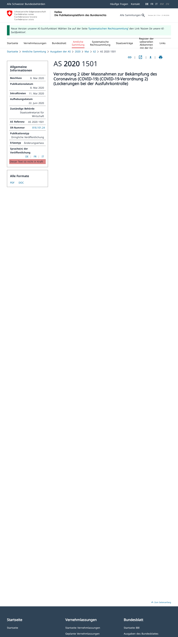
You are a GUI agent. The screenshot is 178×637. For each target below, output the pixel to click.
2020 (77, 51)
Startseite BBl (132, 627)
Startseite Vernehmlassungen (82, 627)
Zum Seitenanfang (160, 602)
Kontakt (135, 4)
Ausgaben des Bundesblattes (141, 633)
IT (156, 4)
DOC (21, 182)
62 (94, 51)
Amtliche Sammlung (34, 51)
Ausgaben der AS (60, 51)
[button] (35, 43)
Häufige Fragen (119, 4)
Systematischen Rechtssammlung (108, 28)
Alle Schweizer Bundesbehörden (26, 4)
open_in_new (140, 57)
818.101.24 (38, 127)
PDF (12, 182)
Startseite (12, 51)
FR (152, 4)
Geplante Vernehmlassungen (82, 633)
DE (146, 4)
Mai (87, 51)
